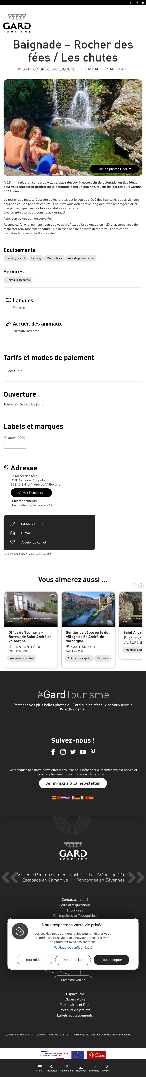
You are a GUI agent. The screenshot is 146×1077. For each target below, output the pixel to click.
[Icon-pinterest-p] (93, 752)
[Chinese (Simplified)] (59, 798)
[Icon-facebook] (53, 752)
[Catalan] (54, 798)
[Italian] (82, 798)
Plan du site (59, 1034)
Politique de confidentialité (73, 947)
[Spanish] (91, 798)
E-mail (26, 533)
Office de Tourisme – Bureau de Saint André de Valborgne (30, 636)
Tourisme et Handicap (18, 1034)
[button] (134, 586)
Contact (42, 1034)
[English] (68, 798)
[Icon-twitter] (73, 752)
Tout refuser (34, 960)
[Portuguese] (87, 798)
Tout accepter (111, 960)
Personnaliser (73, 960)
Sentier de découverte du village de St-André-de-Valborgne (87, 636)
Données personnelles (115, 1034)
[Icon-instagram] (63, 752)
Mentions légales (83, 1034)
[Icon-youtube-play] (83, 752)
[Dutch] (63, 798)
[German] (77, 798)
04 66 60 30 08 (32, 524)
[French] (73, 798)
